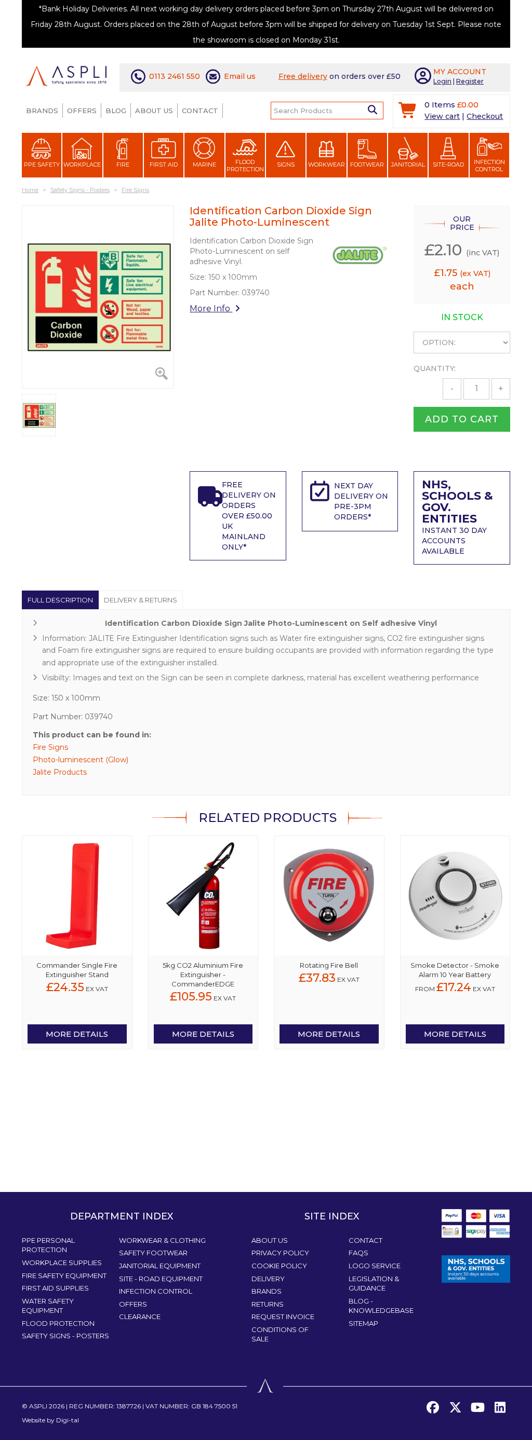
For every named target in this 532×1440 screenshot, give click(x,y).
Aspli (38, 1406)
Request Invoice (282, 1316)
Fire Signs (50, 747)
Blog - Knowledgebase (381, 1306)
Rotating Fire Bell (329, 965)
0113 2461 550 (174, 76)
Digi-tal (67, 1420)
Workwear (326, 164)
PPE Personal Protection (48, 1245)
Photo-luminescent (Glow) (80, 759)
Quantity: (435, 368)
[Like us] (432, 1408)
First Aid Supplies (55, 1288)
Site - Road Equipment (161, 1278)
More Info (211, 308)
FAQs (358, 1253)
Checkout (485, 116)
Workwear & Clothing (162, 1240)
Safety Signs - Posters (65, 1336)
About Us (154, 110)
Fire (122, 164)
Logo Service (375, 1265)
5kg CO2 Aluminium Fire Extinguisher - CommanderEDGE (203, 974)
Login (442, 81)
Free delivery (302, 76)
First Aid (164, 164)
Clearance (140, 1316)
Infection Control (489, 165)
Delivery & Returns (140, 600)
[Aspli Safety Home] (66, 75)
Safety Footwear (153, 1253)
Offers (82, 110)
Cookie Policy (279, 1265)
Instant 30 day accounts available (457, 518)
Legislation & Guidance (374, 1283)
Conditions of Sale (280, 1334)
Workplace (82, 164)
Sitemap (363, 1323)
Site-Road (448, 164)
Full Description (60, 600)
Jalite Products (60, 772)
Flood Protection (245, 165)
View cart (442, 116)
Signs (286, 164)
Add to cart (462, 419)
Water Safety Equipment (48, 1306)
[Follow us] (455, 1408)
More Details (77, 1034)
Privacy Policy (280, 1253)
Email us (240, 76)
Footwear (367, 164)
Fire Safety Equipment (64, 1275)
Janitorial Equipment (160, 1265)
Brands (42, 110)
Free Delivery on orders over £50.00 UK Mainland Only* (249, 516)
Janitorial (408, 164)
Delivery (268, 1278)
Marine (204, 164)
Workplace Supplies (62, 1262)
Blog (115, 110)
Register (470, 81)
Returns (267, 1304)
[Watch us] (477, 1408)
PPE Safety (42, 164)
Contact (200, 110)
